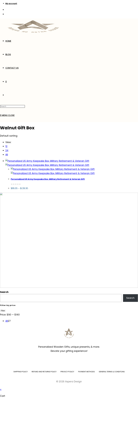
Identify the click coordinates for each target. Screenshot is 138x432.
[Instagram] (65, 361)
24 (6, 150)
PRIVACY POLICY (67, 371)
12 (6, 146)
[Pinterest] (73, 361)
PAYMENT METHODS (86, 371)
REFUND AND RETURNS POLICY (44, 371)
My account (11, 3)
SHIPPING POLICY (20, 371)
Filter (3, 311)
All (6, 154)
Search (4, 292)
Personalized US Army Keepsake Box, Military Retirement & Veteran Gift (48, 179)
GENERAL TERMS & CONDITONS (112, 371)
